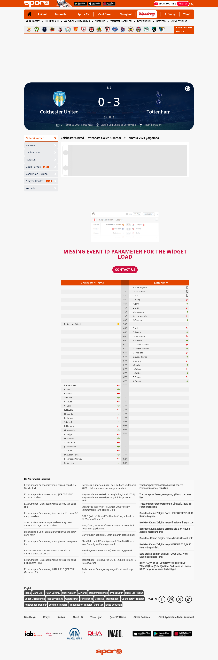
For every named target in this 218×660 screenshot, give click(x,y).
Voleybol (125, 14)
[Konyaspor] (146, 29)
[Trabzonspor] (123, 29)
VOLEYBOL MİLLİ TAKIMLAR (77, 21)
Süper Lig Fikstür (134, 592)
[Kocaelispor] (154, 29)
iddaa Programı (55, 598)
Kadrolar (31, 145)
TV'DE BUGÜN (144, 21)
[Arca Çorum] (91, 29)
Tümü (186, 14)
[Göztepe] (76, 29)
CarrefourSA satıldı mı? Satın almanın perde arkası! (108, 535)
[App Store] (142, 635)
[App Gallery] (182, 635)
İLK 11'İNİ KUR (52, 21)
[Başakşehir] (44, 29)
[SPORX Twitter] (179, 599)
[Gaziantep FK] (107, 29)
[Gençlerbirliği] (52, 29)
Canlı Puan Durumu (37, 173)
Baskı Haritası (37, 166)
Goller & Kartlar (35, 138)
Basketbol (61, 14)
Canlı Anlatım (33, 152)
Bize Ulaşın (30, 617)
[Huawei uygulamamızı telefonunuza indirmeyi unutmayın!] (108, 5)
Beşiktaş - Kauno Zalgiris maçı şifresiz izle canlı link (165, 538)
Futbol (42, 14)
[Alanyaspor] (99, 29)
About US (78, 617)
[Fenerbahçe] (131, 29)
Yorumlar (31, 188)
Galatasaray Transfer (132, 598)
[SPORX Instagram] (171, 599)
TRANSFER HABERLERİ (121, 21)
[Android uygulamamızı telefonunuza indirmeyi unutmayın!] (79, 5)
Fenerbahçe (86, 598)
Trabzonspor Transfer (80, 604)
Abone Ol (183, 4)
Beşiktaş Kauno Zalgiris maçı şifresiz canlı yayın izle (166, 522)
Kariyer (61, 617)
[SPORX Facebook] (162, 599)
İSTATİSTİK (161, 21)
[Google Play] (162, 635)
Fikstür (180, 31)
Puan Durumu (184, 27)
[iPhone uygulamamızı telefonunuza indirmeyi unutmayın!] (93, 5)
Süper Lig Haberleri (35, 598)
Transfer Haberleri (98, 592)
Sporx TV (83, 14)
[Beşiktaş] (60, 29)
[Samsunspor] (84, 29)
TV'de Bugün (116, 592)
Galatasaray (71, 598)
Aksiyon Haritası (38, 181)
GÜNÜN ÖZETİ (33, 21)
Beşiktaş (99, 598)
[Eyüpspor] (138, 29)
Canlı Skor (104, 14)
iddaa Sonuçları (113, 604)
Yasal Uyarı (96, 617)
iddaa (28, 592)
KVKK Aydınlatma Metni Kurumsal (176, 617)
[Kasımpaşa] (115, 29)
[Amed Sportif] (37, 29)
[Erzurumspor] (162, 29)
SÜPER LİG (100, 21)
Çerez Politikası (118, 617)
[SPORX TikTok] (188, 599)
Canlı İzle (98, 604)
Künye (46, 617)
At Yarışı (170, 14)
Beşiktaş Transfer (58, 604)
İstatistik (30, 159)
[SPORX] (109, 652)
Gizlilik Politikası (142, 617)
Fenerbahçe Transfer (36, 604)
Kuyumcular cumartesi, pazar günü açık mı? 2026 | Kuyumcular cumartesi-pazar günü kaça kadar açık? (108, 497)
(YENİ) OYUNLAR (179, 21)
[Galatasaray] (29, 29)
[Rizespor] (68, 29)
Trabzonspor (112, 598)
